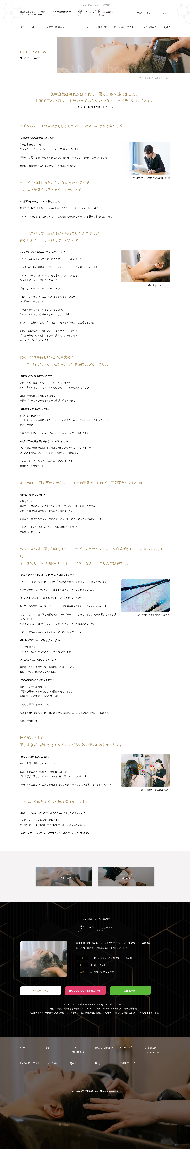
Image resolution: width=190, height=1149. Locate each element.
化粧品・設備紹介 (104, 1047)
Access (146, 942)
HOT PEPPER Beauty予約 (85, 990)
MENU (74, 1047)
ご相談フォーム (163, 13)
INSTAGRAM (40, 991)
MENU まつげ (78, 1052)
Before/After (127, 1047)
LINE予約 (130, 990)
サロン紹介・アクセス (31, 1063)
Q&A (73, 1063)
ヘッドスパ (63, 876)
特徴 (47, 1047)
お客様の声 (150, 1047)
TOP (139, 13)
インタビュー (153, 1052)
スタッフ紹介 (51, 1063)
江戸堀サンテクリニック (102, 971)
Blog (149, 13)
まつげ (126, 876)
